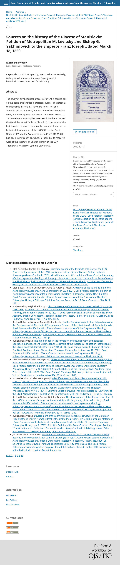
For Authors (11, 500)
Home (9, 11)
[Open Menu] (6, 3)
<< (7, 455)
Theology (78, 250)
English (10, 476)
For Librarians (12, 504)
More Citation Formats (85, 194)
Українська (12, 471)
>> (22, 455)
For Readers (11, 495)
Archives (20, 11)
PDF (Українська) (86, 131)
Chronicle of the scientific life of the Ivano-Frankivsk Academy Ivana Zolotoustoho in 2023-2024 (61, 289)
